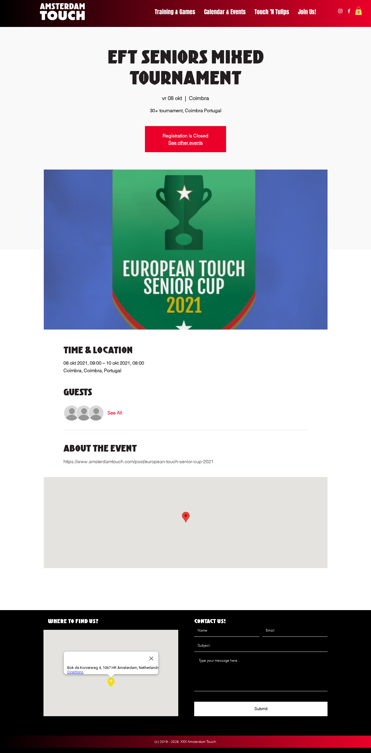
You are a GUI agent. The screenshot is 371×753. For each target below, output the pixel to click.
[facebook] (349, 11)
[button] (358, 11)
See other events (185, 142)
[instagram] (340, 11)
